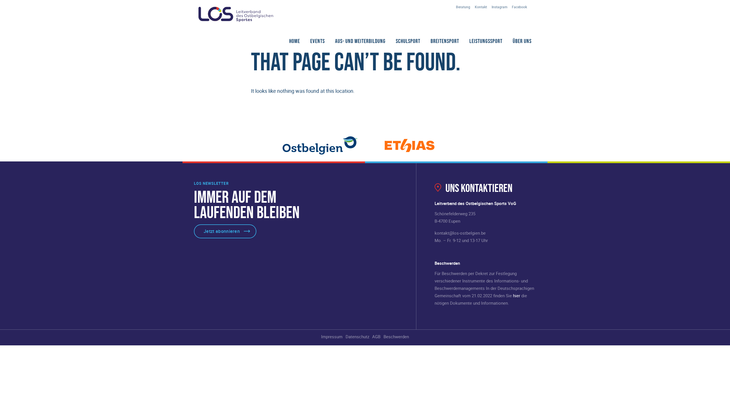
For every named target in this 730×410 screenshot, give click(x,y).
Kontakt (481, 7)
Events (317, 41)
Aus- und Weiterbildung (360, 41)
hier (516, 295)
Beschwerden (396, 336)
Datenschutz (357, 336)
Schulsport (408, 41)
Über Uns (522, 41)
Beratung (463, 7)
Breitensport (445, 41)
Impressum (331, 336)
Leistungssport (485, 41)
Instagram (499, 7)
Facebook (519, 7)
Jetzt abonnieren (222, 231)
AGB (376, 336)
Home (294, 41)
